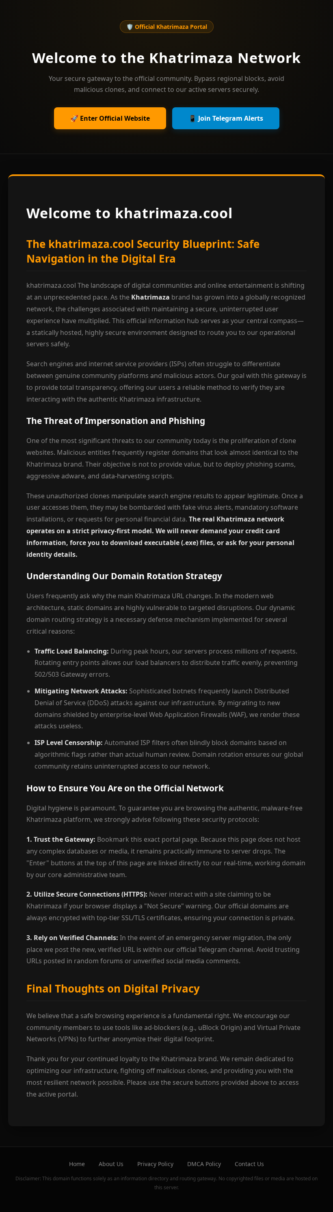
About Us (111, 1164)
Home (77, 1164)
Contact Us (249, 1164)
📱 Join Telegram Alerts (225, 118)
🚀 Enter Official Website (110, 118)
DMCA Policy (204, 1164)
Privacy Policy (155, 1164)
